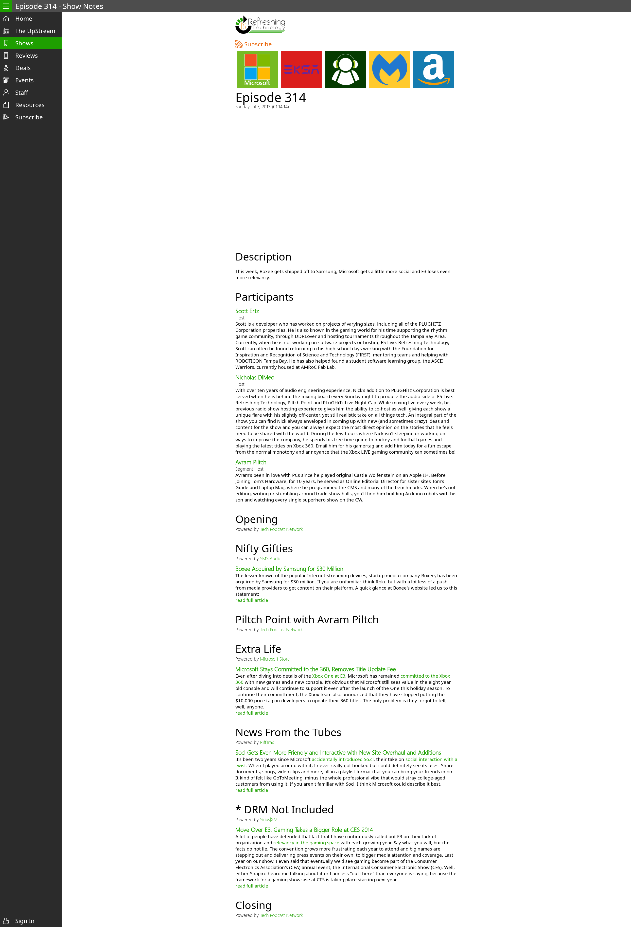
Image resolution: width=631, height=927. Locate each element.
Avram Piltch (250, 462)
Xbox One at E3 (328, 676)
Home (23, 18)
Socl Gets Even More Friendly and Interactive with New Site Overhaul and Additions (338, 752)
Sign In (25, 921)
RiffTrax (267, 742)
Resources (30, 105)
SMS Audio (270, 558)
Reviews (26, 55)
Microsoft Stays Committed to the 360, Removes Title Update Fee (315, 669)
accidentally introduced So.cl (343, 759)
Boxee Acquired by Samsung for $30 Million (289, 568)
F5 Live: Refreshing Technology (260, 24)
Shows (24, 43)
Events (24, 80)
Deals (23, 68)
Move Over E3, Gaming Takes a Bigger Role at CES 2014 (304, 829)
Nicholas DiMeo (254, 377)
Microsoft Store (275, 659)
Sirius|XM (269, 819)
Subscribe (29, 117)
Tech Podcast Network (281, 529)
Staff (21, 92)
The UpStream (35, 31)
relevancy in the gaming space (306, 842)
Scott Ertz (247, 311)
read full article (251, 600)
